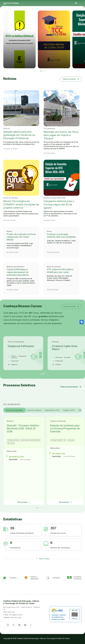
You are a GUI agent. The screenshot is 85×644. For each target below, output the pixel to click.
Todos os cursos (71, 306)
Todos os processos (71, 386)
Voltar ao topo (44, 559)
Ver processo (23, 502)
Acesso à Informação (83, 14)
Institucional (81, 14)
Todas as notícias (70, 78)
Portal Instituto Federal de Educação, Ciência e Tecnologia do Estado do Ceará (13, 3)
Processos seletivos (78, 14)
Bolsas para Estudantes (14, 410)
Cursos (79, 14)
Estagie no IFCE (69, 410)
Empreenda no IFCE (52, 410)
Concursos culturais (34, 410)
